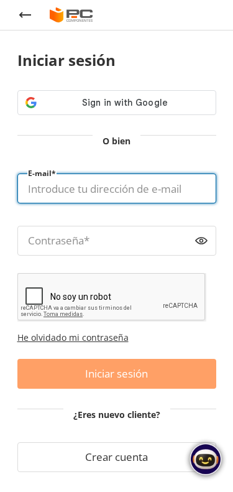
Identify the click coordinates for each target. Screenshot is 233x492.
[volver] (25, 15)
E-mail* (42, 173)
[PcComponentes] (71, 14)
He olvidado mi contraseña (73, 337)
